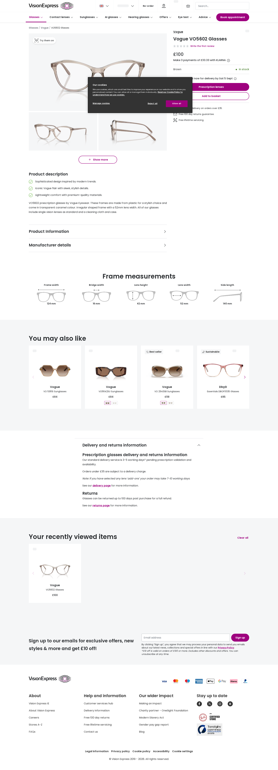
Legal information (97, 751)
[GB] (104, 6)
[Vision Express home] (53, 679)
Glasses (34, 17)
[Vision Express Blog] (230, 703)
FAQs (32, 732)
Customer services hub (98, 703)
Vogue (45, 27)
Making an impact (150, 703)
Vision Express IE (39, 703)
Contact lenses (60, 17)
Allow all (176, 103)
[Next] (244, 377)
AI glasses (111, 17)
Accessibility (161, 751)
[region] (140, 95)
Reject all (153, 103)
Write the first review (202, 46)
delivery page (102, 485)
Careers (34, 717)
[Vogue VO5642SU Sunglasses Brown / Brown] (107, 403)
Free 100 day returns (97, 717)
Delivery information (97, 710)
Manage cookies (101, 103)
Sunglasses (87, 17)
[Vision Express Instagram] (219, 703)
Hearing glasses (138, 17)
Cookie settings (182, 751)
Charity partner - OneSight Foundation (163, 710)
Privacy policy (120, 751)
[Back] (33, 377)
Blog (141, 732)
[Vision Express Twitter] (209, 703)
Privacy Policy (226, 647)
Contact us (91, 732)
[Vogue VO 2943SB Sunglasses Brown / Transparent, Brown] (163, 403)
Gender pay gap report (154, 724)
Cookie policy (141, 751)
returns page (101, 505)
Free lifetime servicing (98, 724)
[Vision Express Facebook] (199, 703)
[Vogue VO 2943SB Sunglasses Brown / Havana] (170, 403)
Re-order (148, 6)
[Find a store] (164, 6)
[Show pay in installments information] (228, 60)
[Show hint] (235, 78)
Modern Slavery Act (151, 717)
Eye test (183, 17)
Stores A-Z (35, 724)
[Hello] (126, 6)
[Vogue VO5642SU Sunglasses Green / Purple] (114, 403)
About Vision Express (42, 710)
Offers (163, 17)
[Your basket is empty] (188, 6)
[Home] (51, 6)
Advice (203, 17)
